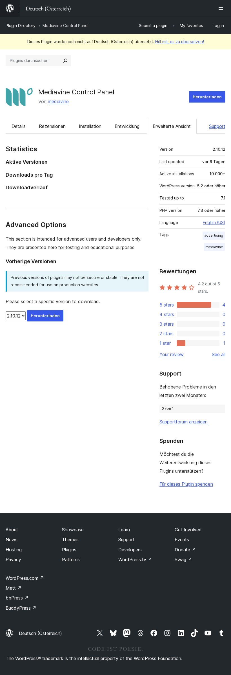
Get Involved (188, 529)
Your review (171, 354)
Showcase (73, 529)
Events (182, 539)
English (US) (214, 222)
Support (217, 126)
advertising (213, 235)
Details (19, 126)
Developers (130, 549)
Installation (90, 126)
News (11, 539)
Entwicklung (127, 126)
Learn (124, 529)
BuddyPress (21, 608)
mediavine (58, 101)
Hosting (14, 549)
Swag (183, 559)
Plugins (69, 549)
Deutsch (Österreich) (40, 633)
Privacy (13, 559)
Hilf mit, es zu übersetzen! (179, 41)
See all (218, 354)
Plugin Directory (20, 25)
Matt (13, 588)
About (12, 529)
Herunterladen (207, 96)
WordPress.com (25, 578)
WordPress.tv (135, 559)
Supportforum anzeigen (183, 422)
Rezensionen (52, 126)
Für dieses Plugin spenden (186, 484)
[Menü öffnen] (222, 8)
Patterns (71, 559)
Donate (185, 549)
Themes (70, 539)
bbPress (17, 598)
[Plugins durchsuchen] (65, 60)
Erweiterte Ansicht (172, 126)
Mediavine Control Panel (76, 92)
